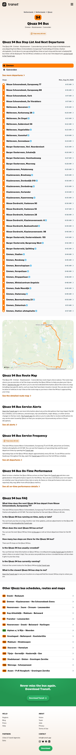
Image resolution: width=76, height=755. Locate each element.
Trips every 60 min (39, 33)
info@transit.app (45, 738)
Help (4, 726)
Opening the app (13, 385)
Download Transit (36, 698)
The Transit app (26, 416)
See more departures (12, 75)
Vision (41, 717)
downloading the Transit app (21, 523)
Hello (4, 714)
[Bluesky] (43, 741)
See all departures (11, 460)
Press (4, 723)
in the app (35, 532)
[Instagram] (40, 741)
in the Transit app (57, 552)
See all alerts (8, 424)
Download (45, 748)
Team (41, 720)
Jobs (40, 723)
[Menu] (72, 4)
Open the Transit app (9, 411)
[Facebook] (46, 741)
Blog (4, 720)
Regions (5, 717)
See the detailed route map (15, 396)
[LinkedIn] (49, 741)
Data (4, 740)
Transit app (29, 450)
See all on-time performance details (20, 486)
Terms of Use (43, 728)
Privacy (41, 726)
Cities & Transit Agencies (11, 738)
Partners (6, 734)
